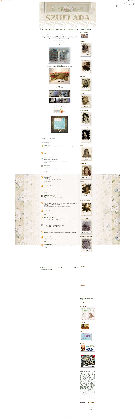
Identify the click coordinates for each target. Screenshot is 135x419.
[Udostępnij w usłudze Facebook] (53, 138)
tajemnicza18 (46, 176)
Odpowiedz (45, 162)
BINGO (92, 386)
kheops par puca (88, 399)
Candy (87, 390)
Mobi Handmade (90, 383)
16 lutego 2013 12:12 (51, 176)
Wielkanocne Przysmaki (82, 399)
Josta (45, 145)
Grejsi (87, 377)
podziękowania (92, 385)
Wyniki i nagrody (85, 373)
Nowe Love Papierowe (47, 152)
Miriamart (81, 382)
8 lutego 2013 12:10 (49, 165)
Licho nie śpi (88, 379)
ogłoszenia (87, 382)
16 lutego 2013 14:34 (50, 185)
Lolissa (91, 390)
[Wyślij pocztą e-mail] (50, 138)
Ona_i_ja (87, 385)
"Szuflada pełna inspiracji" (73, 29)
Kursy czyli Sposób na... (89, 381)
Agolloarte (91, 391)
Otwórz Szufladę (83, 376)
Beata (91, 378)
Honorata (90, 376)
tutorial (86, 391)
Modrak (90, 375)
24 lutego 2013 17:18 (50, 236)
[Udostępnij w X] (52, 138)
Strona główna (44, 29)
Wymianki (82, 379)
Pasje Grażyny (46, 217)
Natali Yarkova (46, 195)
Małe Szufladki (82, 390)
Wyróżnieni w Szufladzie (86, 380)
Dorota (93, 379)
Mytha (92, 382)
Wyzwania (82, 374)
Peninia (91, 377)
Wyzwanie (82, 377)
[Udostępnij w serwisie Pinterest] (54, 138)
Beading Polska (82, 383)
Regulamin (51, 29)
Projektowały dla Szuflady (86, 29)
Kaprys (88, 386)
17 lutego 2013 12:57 (52, 195)
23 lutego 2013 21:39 (52, 217)
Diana (81, 378)
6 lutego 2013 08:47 (54, 152)
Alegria (81, 384)
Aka (44, 224)
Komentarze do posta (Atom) (48, 269)
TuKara (90, 387)
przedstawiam (84, 386)
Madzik (88, 388)
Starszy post (76, 267)
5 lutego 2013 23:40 (49, 145)
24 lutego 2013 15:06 (49, 224)
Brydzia (92, 389)
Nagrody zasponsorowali (61, 29)
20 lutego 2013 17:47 (49, 210)
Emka (45, 210)
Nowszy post (42, 267)
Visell (92, 388)
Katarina (88, 389)
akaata (45, 165)
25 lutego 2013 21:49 (52, 244)
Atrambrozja (82, 392)
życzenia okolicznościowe (84, 387)
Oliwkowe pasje (86, 384)
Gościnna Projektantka (85, 371)
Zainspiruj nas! (82, 389)
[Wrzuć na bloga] (51, 138)
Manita (86, 378)
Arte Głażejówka (46, 244)
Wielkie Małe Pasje (89, 392)
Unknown (45, 185)
